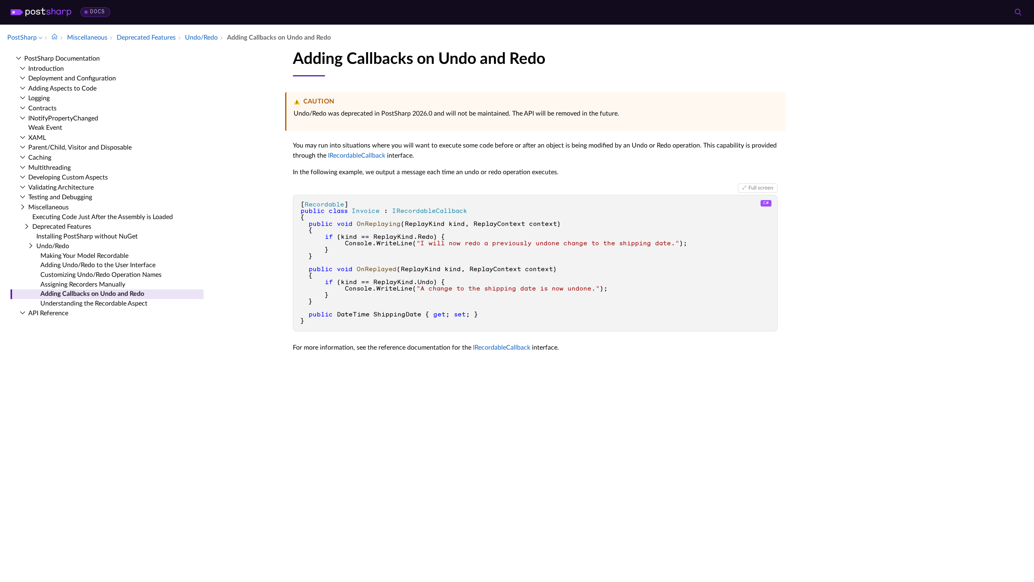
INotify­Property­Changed (63, 118)
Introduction (46, 68)
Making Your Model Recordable (84, 256)
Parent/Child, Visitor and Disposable (80, 147)
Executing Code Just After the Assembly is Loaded (102, 217)
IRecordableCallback (356, 155)
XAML (37, 138)
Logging (39, 98)
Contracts (42, 108)
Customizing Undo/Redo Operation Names (101, 275)
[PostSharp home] (41, 12)
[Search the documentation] (1018, 12)
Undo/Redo (52, 246)
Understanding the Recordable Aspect (93, 303)
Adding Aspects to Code (62, 88)
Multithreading (49, 167)
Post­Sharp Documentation (62, 58)
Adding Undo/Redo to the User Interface (98, 265)
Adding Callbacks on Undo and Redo (92, 294)
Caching (39, 157)
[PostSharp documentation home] (54, 37)
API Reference (48, 313)
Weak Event (45, 127)
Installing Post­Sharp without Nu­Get (87, 236)
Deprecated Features (61, 227)
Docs (97, 12)
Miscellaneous (48, 207)
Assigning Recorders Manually (82, 284)
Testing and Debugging (60, 197)
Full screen (760, 188)
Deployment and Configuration (72, 78)
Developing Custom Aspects (68, 177)
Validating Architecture (61, 187)
